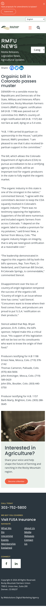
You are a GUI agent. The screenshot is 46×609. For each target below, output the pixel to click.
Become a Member (16, 481)
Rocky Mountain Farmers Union (15, 583)
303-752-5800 (13, 507)
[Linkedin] (21, 68)
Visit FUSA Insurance (18, 519)
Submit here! (8, 11)
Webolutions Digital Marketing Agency (21, 597)
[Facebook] (12, 68)
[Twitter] (16, 68)
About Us (29, 528)
